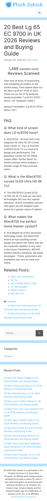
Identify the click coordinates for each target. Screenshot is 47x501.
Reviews (11, 301)
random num (28, 69)
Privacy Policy (17, 497)
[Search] (39, 333)
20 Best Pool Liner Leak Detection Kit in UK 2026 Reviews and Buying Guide (23, 412)
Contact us (31, 497)
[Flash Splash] (23, 4)
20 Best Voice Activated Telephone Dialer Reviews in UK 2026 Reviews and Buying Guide (22, 447)
